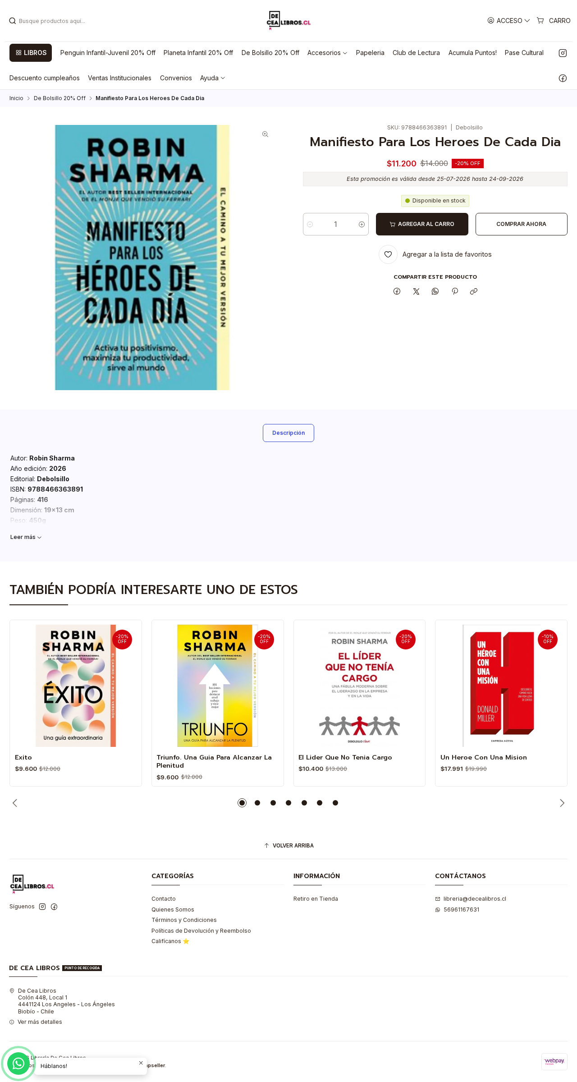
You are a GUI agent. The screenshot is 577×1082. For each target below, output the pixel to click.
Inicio (16, 98)
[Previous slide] (16, 802)
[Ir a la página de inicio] (288, 20)
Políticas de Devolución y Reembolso (201, 930)
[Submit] (12, 21)
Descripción (288, 432)
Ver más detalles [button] (40, 1021)
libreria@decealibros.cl (475, 898)
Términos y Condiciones (184, 919)
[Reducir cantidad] (309, 224)
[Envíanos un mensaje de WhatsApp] (18, 1063)
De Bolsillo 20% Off (60, 98)
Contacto (163, 898)
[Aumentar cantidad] (361, 224)
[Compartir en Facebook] (397, 292)
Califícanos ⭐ (170, 941)
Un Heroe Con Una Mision (483, 757)
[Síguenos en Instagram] (563, 52)
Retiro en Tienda (315, 898)
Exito (23, 757)
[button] (30, 53)
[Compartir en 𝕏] (416, 292)
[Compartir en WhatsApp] (435, 292)
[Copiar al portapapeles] (473, 292)
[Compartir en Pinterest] (455, 292)
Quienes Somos (172, 909)
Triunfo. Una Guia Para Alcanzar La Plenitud (214, 761)
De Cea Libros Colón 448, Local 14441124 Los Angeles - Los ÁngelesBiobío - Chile (66, 1001)
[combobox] (54, 21)
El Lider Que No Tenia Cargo (345, 757)
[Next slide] (561, 802)
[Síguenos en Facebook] (563, 78)
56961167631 (461, 909)
